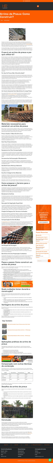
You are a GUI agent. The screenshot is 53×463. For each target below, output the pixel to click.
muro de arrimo (29, 44)
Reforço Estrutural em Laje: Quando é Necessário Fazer (41, 245)
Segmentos (6, 444)
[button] (38, 6)
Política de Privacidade (37, 444)
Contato (26, 444)
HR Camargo (30, 433)
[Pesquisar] (49, 260)
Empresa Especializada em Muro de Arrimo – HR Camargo (19, 335)
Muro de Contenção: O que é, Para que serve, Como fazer (19, 324)
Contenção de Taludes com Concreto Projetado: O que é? (42, 253)
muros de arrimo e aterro (12, 94)
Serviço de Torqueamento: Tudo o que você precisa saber (42, 237)
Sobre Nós (16, 444)
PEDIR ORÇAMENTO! (43, 222)
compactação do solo (6, 221)
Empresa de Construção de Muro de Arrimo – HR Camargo (19, 329)
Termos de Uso (46, 444)
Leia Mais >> (38, 241)
